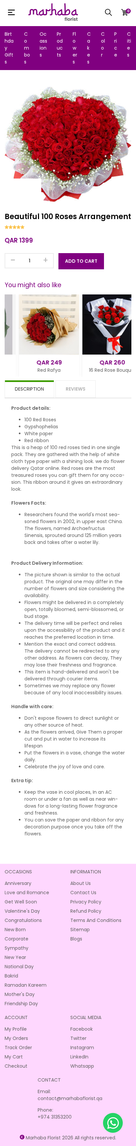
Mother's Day (20, 994)
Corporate (16, 939)
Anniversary (18, 883)
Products (60, 44)
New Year (15, 957)
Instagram (82, 1047)
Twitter (78, 1038)
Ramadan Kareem (26, 985)
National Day (19, 966)
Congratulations (23, 920)
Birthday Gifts (9, 48)
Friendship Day (21, 1003)
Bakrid (11, 976)
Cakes (89, 48)
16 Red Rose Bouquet (99, 370)
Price (115, 44)
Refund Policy (85, 911)
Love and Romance (27, 892)
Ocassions (43, 44)
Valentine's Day (22, 911)
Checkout (16, 1066)
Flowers (75, 48)
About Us (80, 883)
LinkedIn (79, 1056)
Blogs (76, 939)
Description (29, 389)
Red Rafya (36, 370)
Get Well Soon (21, 901)
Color (103, 44)
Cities (129, 44)
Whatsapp (82, 1066)
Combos (27, 48)
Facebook (81, 1029)
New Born (15, 929)
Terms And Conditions (95, 920)
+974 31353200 (55, 1117)
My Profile (16, 1029)
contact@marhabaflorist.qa (70, 1098)
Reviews (75, 389)
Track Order (18, 1047)
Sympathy (16, 948)
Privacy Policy (85, 901)
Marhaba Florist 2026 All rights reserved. (71, 1137)
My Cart (14, 1056)
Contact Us (83, 892)
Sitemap (80, 929)
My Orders (16, 1038)
